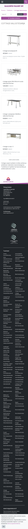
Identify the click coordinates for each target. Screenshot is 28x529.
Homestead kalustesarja (6, 358)
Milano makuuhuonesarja (19, 395)
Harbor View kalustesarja (6, 351)
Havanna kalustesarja (6, 354)
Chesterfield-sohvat (8, 293)
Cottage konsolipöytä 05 (10, 51)
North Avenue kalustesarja (6, 414)
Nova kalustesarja (19, 413)
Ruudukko (20, 14)
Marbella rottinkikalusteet (19, 388)
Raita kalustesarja (19, 432)
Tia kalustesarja (7, 472)
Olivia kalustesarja (7, 422)
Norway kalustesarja (6, 417)
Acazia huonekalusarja (7, 254)
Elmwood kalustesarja (6, 332)
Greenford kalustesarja (18, 343)
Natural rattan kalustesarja (6, 406)
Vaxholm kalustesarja (18, 483)
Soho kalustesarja (7, 462)
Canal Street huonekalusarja (19, 280)
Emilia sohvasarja (19, 331)
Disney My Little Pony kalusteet (7, 319)
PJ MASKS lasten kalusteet (19, 429)
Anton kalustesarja (19, 261)
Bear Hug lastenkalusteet (7, 274)
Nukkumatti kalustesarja (18, 417)
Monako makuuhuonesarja (7, 399)
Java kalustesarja (19, 367)
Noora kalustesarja (19, 409)
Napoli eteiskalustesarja (19, 403)
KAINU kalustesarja (7, 369)
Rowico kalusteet (19, 442)
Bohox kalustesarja (8, 280)
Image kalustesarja (19, 363)
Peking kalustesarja (8, 428)
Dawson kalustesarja (6, 301)
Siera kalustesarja (19, 458)
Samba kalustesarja (20, 453)
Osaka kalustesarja (8, 426)
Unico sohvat (18, 479)
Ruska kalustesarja (7, 445)
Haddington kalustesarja (6, 347)
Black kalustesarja (19, 274)
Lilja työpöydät (6, 384)
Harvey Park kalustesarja (18, 351)
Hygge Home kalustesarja (18, 358)
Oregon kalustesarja (18, 423)
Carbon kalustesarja (6, 284)
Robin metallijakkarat (6, 438)
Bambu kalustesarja (8, 268)
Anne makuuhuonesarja (7, 258)
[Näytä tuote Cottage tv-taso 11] (14, 136)
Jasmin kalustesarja (8, 367)
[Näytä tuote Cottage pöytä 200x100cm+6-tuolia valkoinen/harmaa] (14, 71)
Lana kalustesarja (19, 377)
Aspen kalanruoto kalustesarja (7, 261)
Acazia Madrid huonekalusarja (19, 254)
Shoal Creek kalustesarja (6, 459)
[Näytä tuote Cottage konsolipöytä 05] (14, 40)
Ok (3, 526)
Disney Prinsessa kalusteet (7, 322)
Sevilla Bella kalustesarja (6, 455)
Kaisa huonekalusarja (7, 372)
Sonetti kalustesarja (20, 462)
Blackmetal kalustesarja (6, 271)
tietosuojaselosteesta (13, 523)
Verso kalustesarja (7, 486)
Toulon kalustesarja (8, 475)
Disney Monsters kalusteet (19, 319)
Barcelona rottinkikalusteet (19, 265)
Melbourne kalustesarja (6, 395)
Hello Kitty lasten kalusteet (19, 354)
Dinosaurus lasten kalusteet (7, 305)
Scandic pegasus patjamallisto (19, 449)
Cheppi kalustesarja (20, 291)
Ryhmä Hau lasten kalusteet (19, 446)
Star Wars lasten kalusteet (19, 465)
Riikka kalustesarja (19, 436)
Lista (25, 14)
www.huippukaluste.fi (8, 213)
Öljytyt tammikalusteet (18, 500)
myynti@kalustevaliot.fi (8, 198)
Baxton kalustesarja (20, 270)
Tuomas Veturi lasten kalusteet (19, 476)
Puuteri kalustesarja (6, 433)
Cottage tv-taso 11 (8, 146)
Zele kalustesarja (7, 499)
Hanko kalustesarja (19, 346)
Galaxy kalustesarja (8, 343)
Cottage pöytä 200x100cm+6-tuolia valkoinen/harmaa (13, 82)
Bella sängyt (18, 268)
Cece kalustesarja (7, 291)
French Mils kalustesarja (6, 340)
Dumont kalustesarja (18, 322)
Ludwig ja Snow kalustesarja (18, 384)
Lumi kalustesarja (7, 387)
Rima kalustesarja (19, 438)
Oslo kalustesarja (19, 426)
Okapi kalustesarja (7, 420)
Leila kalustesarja (7, 379)
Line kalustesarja (7, 381)
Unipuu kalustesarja (6, 479)
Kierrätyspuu (18, 375)
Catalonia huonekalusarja (19, 288)
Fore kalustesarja (7, 337)
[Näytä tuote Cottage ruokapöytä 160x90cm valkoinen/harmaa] (14, 103)
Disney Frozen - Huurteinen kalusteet (18, 311)
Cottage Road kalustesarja (6, 297)
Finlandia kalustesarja (18, 340)
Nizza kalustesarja (19, 406)
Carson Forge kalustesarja (18, 284)
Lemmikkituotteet (19, 379)
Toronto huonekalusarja (19, 472)
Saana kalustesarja (8, 453)
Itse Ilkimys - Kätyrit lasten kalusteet (7, 364)
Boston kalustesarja (20, 278)
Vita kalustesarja (19, 490)
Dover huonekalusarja (7, 326)
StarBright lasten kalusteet (7, 468)
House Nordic (6, 361)
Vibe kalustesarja (19, 494)
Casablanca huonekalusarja (7, 288)
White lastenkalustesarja (7, 496)
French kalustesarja (19, 337)
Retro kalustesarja (7, 436)
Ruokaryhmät (6, 449)
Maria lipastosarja (7, 391)
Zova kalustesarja (19, 496)
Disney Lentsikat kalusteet (7, 315)
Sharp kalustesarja (19, 455)
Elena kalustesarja (7, 329)
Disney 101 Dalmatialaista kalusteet (18, 306)
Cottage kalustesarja (20, 10)
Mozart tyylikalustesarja (7, 403)
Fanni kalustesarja (7, 335)
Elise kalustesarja (19, 325)
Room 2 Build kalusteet (6, 442)
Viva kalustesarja (7, 494)
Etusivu (3, 10)
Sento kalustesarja (19, 398)
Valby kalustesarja (7, 483)
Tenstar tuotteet (19, 468)
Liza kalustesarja (19, 381)
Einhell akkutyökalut (20, 329)
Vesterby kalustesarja (18, 487)
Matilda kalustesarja (18, 392)
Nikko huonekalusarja (7, 410)
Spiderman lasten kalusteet (7, 465)
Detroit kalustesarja (19, 300)
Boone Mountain (7, 278)
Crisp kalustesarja (19, 297)
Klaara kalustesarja (8, 375)
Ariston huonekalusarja (7, 265)
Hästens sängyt (19, 361)
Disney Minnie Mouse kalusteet (19, 315)
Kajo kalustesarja (19, 369)
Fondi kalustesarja (19, 335)
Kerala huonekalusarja (19, 372)
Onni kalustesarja (19, 420)
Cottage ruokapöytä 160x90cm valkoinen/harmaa (12, 115)
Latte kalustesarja (7, 377)
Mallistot (9, 10)
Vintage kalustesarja (6, 491)
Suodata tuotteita (15, 18)
